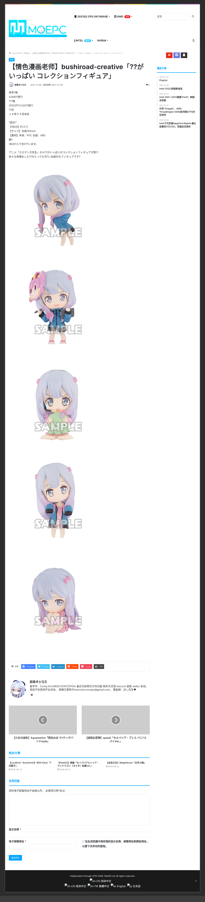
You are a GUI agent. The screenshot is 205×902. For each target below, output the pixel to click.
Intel (82, 40)
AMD (122, 16)
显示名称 (15, 829)
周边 (26, 52)
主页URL (16, 52)
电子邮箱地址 (17, 841)
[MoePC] (38, 28)
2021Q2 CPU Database (92, 16)
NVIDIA (101, 40)
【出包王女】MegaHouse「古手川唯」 (126, 762)
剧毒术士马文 (20, 85)
